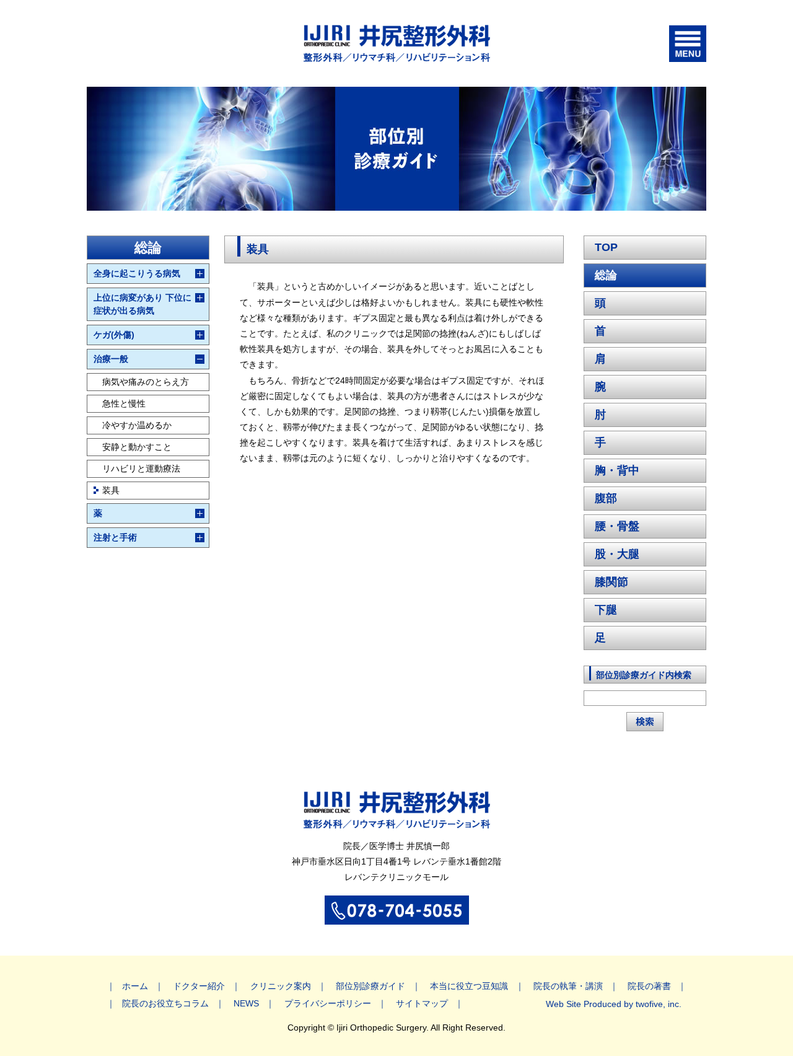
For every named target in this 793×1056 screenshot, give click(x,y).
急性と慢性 (124, 403)
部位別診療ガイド (370, 986)
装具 (111, 490)
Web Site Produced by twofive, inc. (613, 1004)
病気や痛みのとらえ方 (145, 382)
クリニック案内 (280, 986)
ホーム (135, 986)
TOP (606, 247)
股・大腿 (617, 554)
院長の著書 (649, 986)
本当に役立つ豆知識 (469, 986)
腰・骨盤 (617, 526)
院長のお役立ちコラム (165, 1003)
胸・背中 (617, 470)
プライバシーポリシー (327, 1003)
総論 (606, 275)
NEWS (246, 1003)
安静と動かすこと (137, 447)
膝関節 (611, 582)
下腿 (606, 610)
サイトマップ (422, 1003)
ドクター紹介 (199, 986)
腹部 (606, 498)
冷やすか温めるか (137, 425)
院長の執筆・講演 (568, 986)
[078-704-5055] (397, 918)
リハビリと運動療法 (141, 468)
